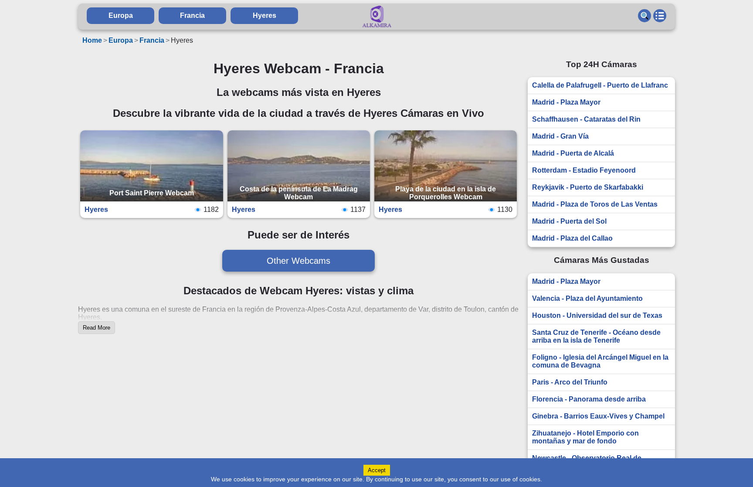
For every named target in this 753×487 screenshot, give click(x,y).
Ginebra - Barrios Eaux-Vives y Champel (598, 416)
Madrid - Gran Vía (560, 136)
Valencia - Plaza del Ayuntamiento (587, 298)
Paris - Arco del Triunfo (569, 382)
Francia (192, 15)
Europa (121, 15)
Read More (96, 327)
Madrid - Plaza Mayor (566, 102)
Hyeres (264, 15)
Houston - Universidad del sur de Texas (597, 315)
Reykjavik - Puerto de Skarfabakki (587, 187)
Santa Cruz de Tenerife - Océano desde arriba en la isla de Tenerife (596, 336)
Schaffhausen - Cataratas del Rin (586, 119)
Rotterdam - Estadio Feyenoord (584, 170)
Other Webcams (298, 261)
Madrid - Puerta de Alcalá (573, 153)
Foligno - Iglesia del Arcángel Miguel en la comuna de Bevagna (600, 361)
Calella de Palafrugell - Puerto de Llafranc (600, 85)
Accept (377, 470)
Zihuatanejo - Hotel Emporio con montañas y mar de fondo (585, 437)
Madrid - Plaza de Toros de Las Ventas (595, 204)
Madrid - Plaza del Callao (572, 238)
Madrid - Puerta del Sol (569, 221)
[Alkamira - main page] (376, 16)
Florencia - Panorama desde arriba (589, 399)
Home (92, 40)
